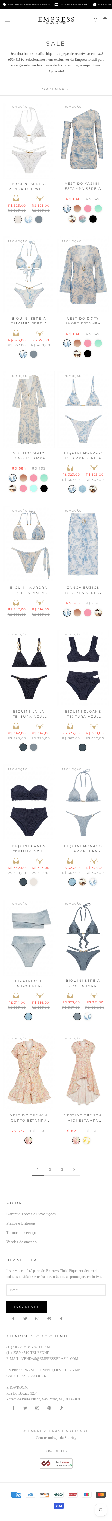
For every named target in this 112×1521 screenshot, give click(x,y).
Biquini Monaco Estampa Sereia (83, 455)
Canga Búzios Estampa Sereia (83, 590)
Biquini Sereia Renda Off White (29, 186)
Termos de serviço (21, 1232)
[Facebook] (13, 1318)
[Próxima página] (74, 1170)
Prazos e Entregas (20, 1223)
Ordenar (54, 89)
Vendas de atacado (21, 1242)
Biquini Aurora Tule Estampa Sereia (29, 590)
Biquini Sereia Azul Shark (83, 983)
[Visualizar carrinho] (105, 19)
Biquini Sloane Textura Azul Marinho (83, 714)
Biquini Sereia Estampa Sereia (29, 321)
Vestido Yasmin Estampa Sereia (83, 186)
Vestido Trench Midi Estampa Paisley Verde (83, 1118)
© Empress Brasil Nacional (56, 1431)
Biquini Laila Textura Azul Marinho (29, 714)
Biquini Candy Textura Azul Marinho (29, 849)
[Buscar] (96, 20)
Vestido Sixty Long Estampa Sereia (29, 456)
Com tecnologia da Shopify (56, 1438)
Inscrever (27, 1307)
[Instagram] (37, 1318)
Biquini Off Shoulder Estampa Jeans (28, 984)
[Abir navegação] (7, 20)
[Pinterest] (49, 1318)
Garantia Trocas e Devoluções (31, 1214)
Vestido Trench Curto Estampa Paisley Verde (29, 1118)
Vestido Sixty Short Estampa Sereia (83, 321)
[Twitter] (25, 1318)
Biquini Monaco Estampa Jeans (83, 848)
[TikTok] (61, 1318)
